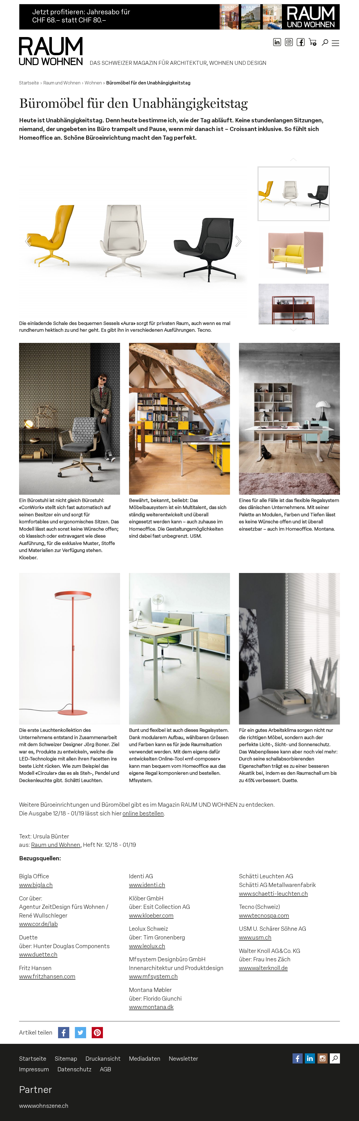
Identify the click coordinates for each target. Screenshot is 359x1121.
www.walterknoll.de (263, 968)
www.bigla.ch (36, 885)
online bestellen (143, 813)
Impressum (34, 1069)
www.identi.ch (147, 885)
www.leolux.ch (147, 946)
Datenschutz (74, 1069)
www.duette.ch (38, 954)
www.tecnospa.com (264, 915)
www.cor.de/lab (38, 924)
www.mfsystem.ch (153, 976)
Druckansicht (103, 1058)
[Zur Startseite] (50, 51)
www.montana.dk (151, 1007)
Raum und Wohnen (55, 845)
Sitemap (66, 1058)
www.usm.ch (255, 937)
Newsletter (183, 1058)
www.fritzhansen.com (47, 976)
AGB (105, 1069)
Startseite (32, 1058)
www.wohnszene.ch (43, 1105)
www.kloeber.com (151, 915)
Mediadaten (144, 1058)
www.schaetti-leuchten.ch (273, 893)
